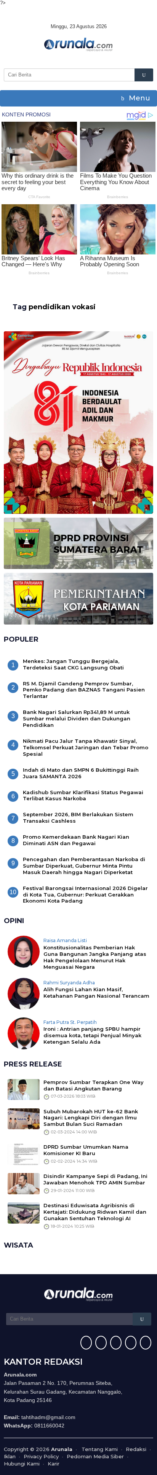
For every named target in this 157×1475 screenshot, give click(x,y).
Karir (53, 1464)
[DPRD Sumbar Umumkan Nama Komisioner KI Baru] (24, 1154)
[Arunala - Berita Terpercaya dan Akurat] (78, 44)
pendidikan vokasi (62, 307)
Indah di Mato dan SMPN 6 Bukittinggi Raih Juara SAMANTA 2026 (81, 773)
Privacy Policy (41, 1456)
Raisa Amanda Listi (65, 940)
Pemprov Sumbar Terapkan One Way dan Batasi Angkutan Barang (93, 1085)
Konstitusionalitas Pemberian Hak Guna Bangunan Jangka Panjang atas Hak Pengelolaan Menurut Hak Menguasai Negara (94, 957)
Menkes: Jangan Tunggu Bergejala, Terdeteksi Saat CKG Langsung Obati (73, 664)
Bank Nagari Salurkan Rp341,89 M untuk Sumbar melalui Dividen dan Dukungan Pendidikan (76, 718)
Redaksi (136, 1449)
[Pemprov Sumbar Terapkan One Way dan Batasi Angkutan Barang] (24, 1089)
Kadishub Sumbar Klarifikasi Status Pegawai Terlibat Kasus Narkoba (83, 795)
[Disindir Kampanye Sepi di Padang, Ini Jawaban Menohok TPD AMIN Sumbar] (24, 1183)
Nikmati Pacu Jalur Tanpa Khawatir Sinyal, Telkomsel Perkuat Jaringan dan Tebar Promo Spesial (85, 747)
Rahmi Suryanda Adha (69, 982)
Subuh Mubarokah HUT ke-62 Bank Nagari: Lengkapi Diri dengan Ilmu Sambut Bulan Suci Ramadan (90, 1117)
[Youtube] (129, 1343)
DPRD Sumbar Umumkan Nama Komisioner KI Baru (85, 1150)
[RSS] (144, 1343)
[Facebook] (85, 1343)
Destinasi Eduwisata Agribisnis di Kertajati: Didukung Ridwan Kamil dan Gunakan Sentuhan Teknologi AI (94, 1211)
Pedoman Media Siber (95, 1456)
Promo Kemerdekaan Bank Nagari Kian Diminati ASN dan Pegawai (76, 840)
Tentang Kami (100, 1449)
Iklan (10, 1456)
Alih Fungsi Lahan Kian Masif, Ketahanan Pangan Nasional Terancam (96, 992)
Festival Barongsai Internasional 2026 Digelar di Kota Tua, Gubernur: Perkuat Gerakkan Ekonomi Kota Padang (85, 894)
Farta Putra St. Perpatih (70, 1022)
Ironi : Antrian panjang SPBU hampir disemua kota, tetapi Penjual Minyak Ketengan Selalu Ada (92, 1035)
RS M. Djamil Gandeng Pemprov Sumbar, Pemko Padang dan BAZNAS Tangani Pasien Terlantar (84, 689)
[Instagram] (115, 1343)
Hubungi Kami (22, 1464)
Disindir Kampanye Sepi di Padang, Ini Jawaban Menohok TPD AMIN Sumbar (95, 1179)
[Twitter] (100, 1343)
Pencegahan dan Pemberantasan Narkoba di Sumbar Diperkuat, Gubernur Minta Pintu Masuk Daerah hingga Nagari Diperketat (84, 865)
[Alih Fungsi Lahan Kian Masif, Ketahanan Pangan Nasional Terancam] (24, 993)
